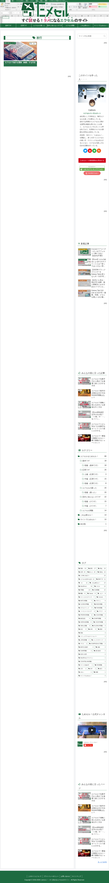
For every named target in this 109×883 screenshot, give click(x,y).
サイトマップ (76, 876)
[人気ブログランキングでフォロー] (92, 168)
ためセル (92, 110)
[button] (104, 36)
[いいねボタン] (31, 43)
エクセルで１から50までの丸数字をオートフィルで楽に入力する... (98, 427)
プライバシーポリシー (51, 876)
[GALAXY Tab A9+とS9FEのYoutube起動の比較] (92, 730)
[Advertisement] (37, 92)
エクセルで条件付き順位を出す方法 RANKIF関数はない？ (99, 394)
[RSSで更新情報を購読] (99, 151)
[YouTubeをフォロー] (90, 151)
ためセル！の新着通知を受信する (92, 160)
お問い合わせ (65, 876)
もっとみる (102, 862)
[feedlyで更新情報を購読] (94, 151)
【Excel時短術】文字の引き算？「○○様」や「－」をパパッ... (99, 415)
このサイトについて (35, 876)
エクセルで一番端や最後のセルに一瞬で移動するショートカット (98, 439)
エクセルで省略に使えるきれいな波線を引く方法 (98, 405)
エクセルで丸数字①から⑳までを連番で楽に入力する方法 (98, 382)
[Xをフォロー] (85, 151)
